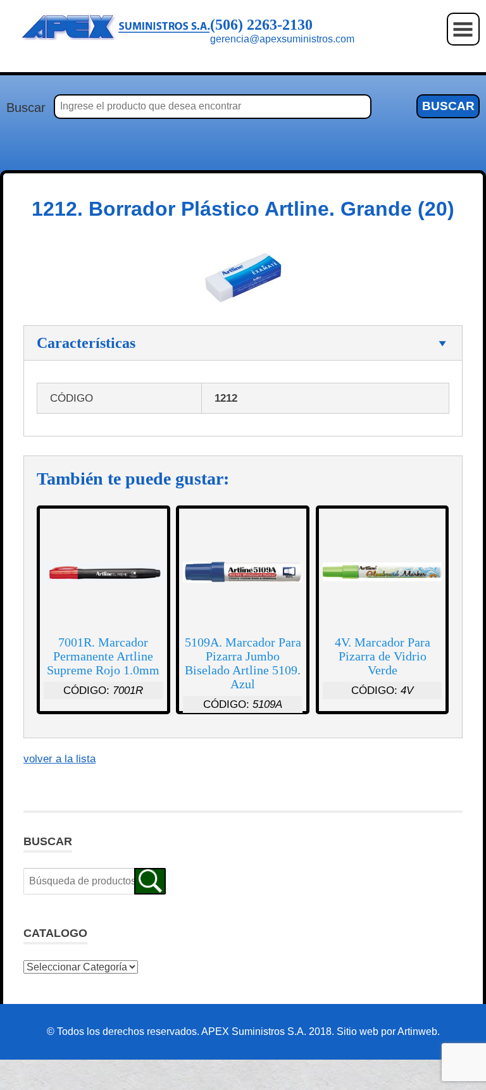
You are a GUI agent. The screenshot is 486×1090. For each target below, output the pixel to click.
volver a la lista (59, 759)
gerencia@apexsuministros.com (282, 39)
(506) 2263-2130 (261, 24)
